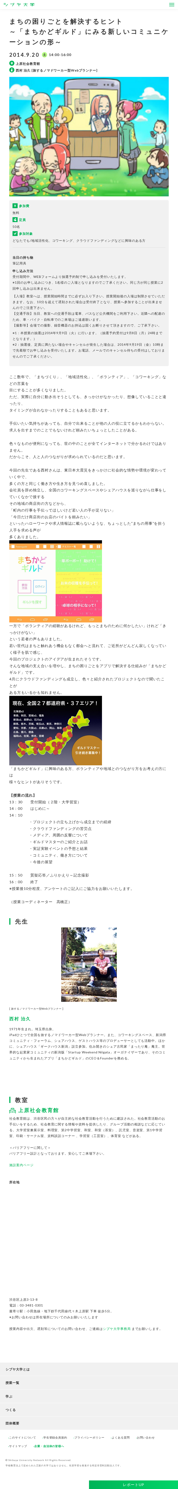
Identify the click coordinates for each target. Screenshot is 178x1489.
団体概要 (12, 1423)
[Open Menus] (171, 4)
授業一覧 (12, 1383)
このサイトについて (22, 1437)
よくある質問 (121, 1437)
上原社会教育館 (38, 1110)
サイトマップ (18, 1446)
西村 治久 (20, 1018)
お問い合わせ (146, 1437)
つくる (11, 1410)
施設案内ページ (21, 1165)
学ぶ (9, 1396)
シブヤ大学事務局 (117, 1329)
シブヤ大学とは (18, 1369)
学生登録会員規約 (55, 1437)
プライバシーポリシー (89, 1437)
